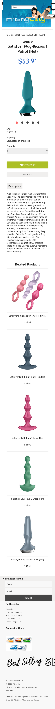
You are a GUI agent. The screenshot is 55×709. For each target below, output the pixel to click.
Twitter (8, 634)
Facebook (24, 634)
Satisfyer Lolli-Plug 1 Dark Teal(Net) (27, 376)
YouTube (13, 634)
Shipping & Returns (14, 615)
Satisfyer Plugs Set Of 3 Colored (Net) (27, 315)
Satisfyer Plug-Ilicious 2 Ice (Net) (27, 559)
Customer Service (13, 618)
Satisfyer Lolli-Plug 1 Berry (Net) (27, 438)
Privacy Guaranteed (14, 612)
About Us (9, 609)
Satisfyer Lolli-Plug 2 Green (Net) (27, 498)
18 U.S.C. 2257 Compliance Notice (25, 700)
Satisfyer (28, 41)
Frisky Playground (13, 622)
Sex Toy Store (32, 697)
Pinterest (18, 634)
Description (14, 186)
